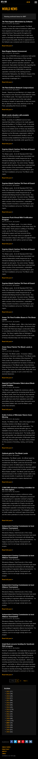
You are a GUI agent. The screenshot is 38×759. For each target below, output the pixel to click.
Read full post (7, 46)
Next (25, 681)
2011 (8, 714)
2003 (8, 732)
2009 (8, 718)
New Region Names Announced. (14, 51)
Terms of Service (6, 747)
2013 (8, 709)
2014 (8, 707)
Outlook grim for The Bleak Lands (15, 453)
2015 (8, 705)
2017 (8, 700)
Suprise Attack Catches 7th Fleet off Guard (18, 149)
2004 (8, 729)
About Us (4, 751)
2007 (8, 723)
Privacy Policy (5, 749)
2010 (8, 716)
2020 (8, 693)
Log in (28, 2)
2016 (8, 702)
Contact (4, 753)
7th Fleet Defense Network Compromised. (18, 88)
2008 (8, 720)
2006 (8, 725)
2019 (8, 696)
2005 (8, 727)
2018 (8, 698)
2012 (8, 711)
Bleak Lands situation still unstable (15, 115)
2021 (8, 691)
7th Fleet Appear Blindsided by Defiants (17, 22)
